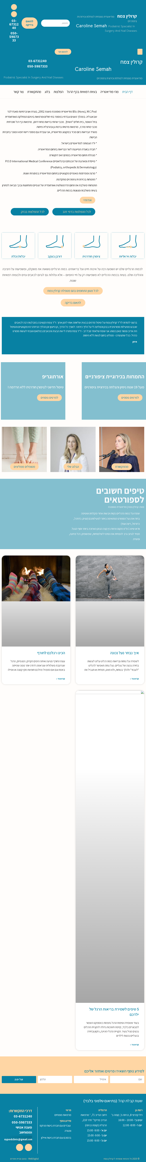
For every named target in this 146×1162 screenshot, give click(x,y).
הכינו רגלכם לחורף (51, 652)
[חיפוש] (44, 23)
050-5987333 (14, 37)
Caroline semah (106, 28)
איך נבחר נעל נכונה (124, 652)
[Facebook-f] (28, 1147)
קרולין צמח (107, 18)
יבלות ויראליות (127, 256)
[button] (30, 22)
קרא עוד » (134, 678)
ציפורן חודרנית (91, 256)
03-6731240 (14, 24)
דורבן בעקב (55, 256)
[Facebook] (14, 7)
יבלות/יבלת (18, 256)
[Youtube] (14, 14)
